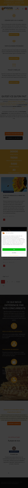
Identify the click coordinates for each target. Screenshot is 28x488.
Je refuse (14, 252)
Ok (14, 249)
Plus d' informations (14, 255)
